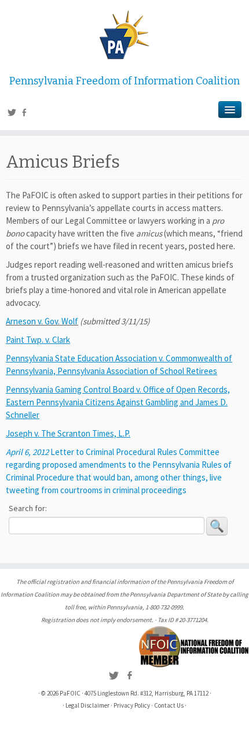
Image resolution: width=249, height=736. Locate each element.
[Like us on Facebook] (26, 113)
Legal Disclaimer (87, 705)
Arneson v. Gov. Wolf (42, 321)
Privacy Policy (131, 705)
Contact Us (169, 705)
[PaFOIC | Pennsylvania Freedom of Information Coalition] (124, 35)
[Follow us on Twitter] (14, 113)
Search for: (28, 508)
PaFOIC (70, 693)
